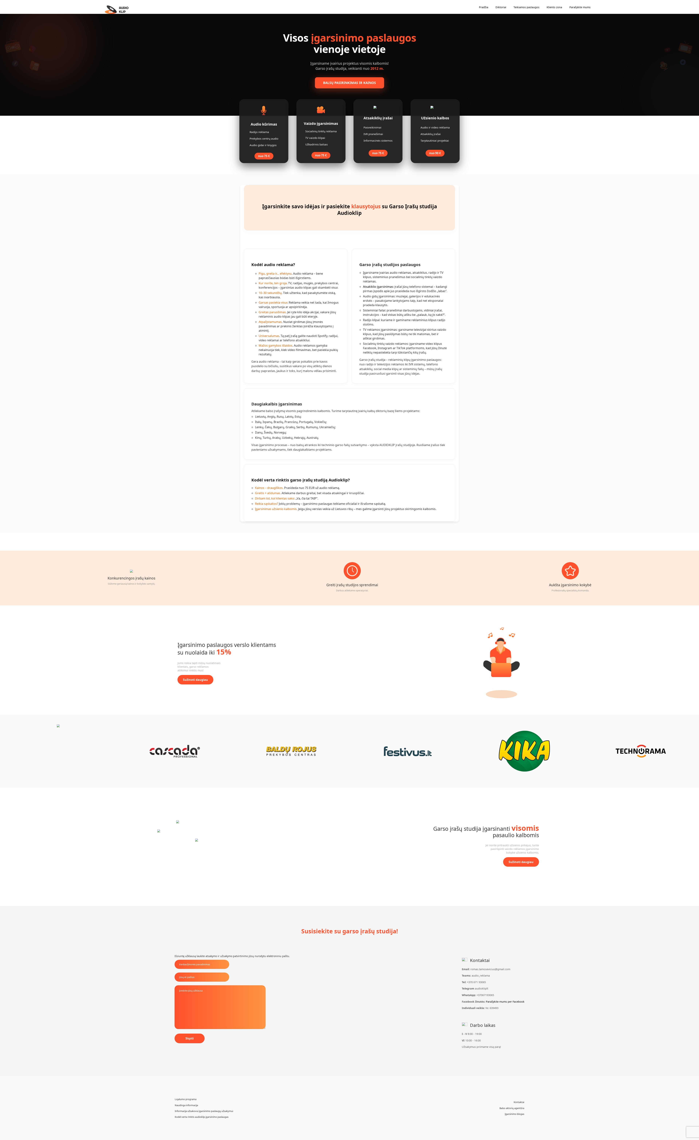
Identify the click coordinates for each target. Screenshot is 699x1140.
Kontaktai (519, 1102)
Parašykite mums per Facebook (505, 1001)
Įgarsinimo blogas (514, 1114)
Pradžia (483, 7)
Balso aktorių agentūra (511, 1108)
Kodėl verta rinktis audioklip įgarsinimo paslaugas (201, 1116)
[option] (58, 751)
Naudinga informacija (186, 1105)
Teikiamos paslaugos (526, 7)
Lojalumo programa (185, 1099)
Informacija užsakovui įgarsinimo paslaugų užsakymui (204, 1111)
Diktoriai (500, 7)
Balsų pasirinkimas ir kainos (349, 83)
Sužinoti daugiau (195, 680)
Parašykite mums (580, 7)
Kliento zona (554, 7)
